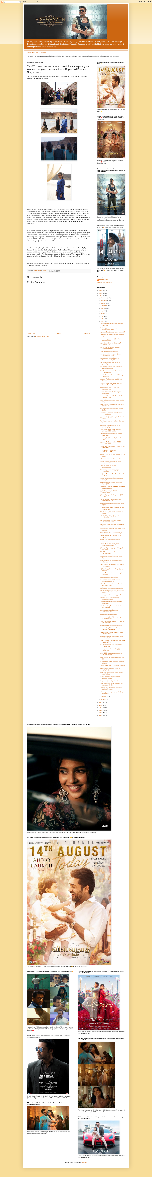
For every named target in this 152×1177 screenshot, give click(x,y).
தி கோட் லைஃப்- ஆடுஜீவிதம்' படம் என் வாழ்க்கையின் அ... (110, 462)
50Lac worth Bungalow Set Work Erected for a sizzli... (110, 348)
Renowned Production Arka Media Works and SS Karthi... (110, 430)
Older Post (87, 333)
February (103, 696)
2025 (101, 293)
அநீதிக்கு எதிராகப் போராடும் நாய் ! (109, 577)
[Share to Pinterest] (59, 271)
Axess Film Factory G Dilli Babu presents (112, 665)
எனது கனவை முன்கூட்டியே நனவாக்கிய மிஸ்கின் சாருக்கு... (111, 367)
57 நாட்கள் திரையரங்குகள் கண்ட (109, 681)
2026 (101, 290)
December (104, 298)
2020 (101, 710)
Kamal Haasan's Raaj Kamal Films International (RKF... (110, 499)
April (102, 318)
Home (59, 333)
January (103, 699)
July (102, 311)
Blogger (84, 1162)
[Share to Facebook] (57, 271)
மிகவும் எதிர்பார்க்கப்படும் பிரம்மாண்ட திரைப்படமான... (110, 540)
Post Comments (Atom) (42, 336)
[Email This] (50, 271)
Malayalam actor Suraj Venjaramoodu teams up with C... (111, 684)
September (104, 306)
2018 (101, 715)
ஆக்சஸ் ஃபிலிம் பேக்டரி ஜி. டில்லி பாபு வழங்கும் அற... (110, 669)
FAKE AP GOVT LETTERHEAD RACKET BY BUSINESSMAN (112, 487)
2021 (101, 707)
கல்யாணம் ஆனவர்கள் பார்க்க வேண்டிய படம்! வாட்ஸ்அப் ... (111, 413)
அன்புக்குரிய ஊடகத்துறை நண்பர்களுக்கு (111, 588)
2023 (101, 702)
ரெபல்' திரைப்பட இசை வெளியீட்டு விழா (111, 532)
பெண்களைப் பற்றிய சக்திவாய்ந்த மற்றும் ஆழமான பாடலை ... (111, 557)
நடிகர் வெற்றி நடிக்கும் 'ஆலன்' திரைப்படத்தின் (108, 491)
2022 (101, 705)
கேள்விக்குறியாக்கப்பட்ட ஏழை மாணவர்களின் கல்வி (108, 328)
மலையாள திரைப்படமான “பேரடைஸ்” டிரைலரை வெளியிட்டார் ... (110, 580)
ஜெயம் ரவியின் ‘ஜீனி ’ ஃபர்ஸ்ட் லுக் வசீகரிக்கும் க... (109, 388)
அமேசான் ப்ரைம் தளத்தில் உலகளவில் (110, 459)
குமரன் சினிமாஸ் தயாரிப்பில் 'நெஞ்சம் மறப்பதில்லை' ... (110, 392)
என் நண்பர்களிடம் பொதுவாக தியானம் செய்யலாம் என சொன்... (110, 354)
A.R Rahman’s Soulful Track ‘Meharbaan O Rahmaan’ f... (109, 451)
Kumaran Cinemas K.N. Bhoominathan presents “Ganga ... (112, 396)
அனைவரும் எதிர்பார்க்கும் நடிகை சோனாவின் (112, 332)
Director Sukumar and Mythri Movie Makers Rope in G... (111, 384)
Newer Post (31, 333)
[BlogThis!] (53, 271)
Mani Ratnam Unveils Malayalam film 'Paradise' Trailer (111, 584)
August (103, 308)
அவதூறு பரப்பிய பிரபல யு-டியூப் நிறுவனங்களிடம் (108, 466)
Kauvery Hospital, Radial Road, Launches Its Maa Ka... (110, 628)
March (103, 321)
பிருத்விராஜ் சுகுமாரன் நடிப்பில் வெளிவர (111, 625)
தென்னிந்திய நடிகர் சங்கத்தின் (108, 614)
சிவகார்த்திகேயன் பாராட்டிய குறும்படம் (110, 595)
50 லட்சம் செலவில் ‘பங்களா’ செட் (109, 351)
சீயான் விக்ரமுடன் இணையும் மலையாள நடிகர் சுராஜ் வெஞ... (111, 688)
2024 (101, 296)
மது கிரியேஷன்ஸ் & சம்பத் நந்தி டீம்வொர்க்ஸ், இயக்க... (109, 610)
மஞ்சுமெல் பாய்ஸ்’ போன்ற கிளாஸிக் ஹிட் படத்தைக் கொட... (111, 645)
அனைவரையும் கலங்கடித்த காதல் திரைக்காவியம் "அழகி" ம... (109, 358)
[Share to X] (55, 271)
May (102, 316)
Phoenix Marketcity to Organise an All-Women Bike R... (111, 632)
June (102, 313)
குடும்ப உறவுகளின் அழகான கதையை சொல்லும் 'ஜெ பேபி (110, 677)
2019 (101, 713)
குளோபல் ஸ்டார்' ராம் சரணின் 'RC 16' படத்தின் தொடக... (110, 442)
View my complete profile (104, 282)
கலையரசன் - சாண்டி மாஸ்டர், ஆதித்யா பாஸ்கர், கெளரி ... (111, 649)
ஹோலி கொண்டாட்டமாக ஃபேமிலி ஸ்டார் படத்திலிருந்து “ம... (111, 371)
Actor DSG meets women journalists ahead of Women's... (111, 653)
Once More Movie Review (36, 53)
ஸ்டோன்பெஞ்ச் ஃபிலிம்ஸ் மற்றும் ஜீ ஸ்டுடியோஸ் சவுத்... (109, 598)
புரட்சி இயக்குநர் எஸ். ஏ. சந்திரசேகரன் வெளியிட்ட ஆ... (110, 343)
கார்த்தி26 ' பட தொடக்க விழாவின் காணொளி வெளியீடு (109, 544)
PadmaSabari (103, 279)
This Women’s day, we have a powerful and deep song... (112, 552)
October (103, 303)
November (104, 300)
